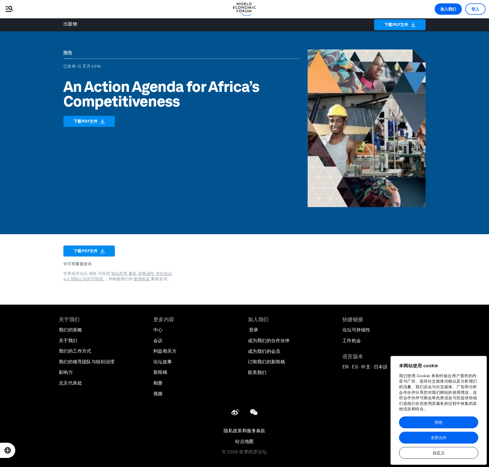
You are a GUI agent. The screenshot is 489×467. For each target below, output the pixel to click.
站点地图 (244, 441)
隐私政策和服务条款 (244, 430)
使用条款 (142, 279)
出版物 (70, 24)
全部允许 (439, 437)
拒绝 (439, 422)
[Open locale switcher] (7, 450)
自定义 (439, 453)
